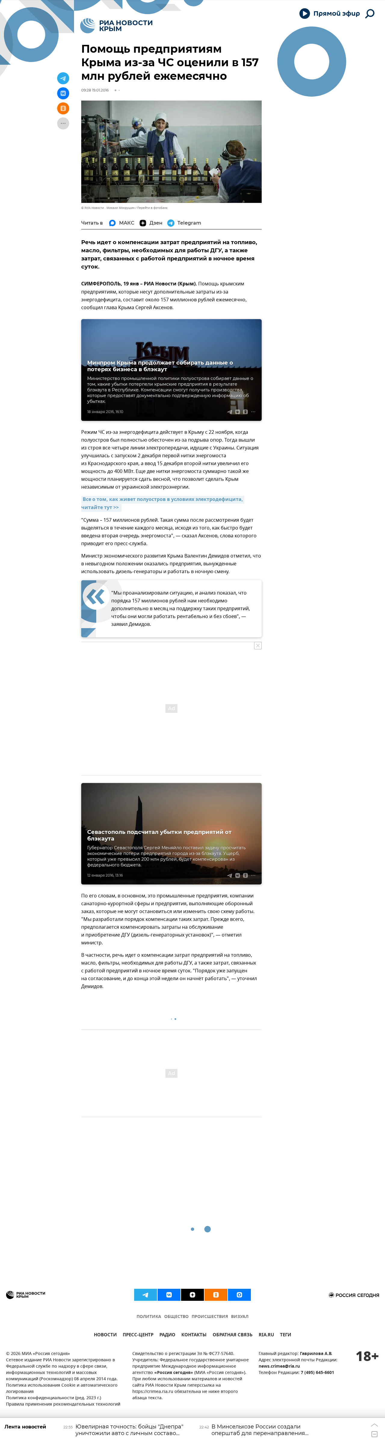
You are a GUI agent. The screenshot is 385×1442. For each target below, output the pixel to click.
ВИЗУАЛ (239, 1316)
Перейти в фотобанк (152, 208)
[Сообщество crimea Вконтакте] (169, 1295)
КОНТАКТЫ (194, 1335)
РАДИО (167, 1335)
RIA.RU (266, 1335)
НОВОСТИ (105, 1335)
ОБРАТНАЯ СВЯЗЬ (233, 1335)
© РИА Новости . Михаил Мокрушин (107, 208)
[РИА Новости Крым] (116, 25)
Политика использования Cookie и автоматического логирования (62, 1388)
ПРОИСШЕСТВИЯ (210, 1316)
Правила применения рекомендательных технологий (63, 1404)
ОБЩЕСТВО (176, 1316)
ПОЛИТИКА (149, 1316)
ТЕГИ (285, 1335)
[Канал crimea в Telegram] (145, 1295)
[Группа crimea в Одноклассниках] (216, 1295)
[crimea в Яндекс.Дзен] (192, 1295)
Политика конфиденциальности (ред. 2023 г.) (53, 1398)
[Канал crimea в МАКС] (239, 1295)
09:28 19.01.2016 (95, 90)
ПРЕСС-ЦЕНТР (138, 1335)
